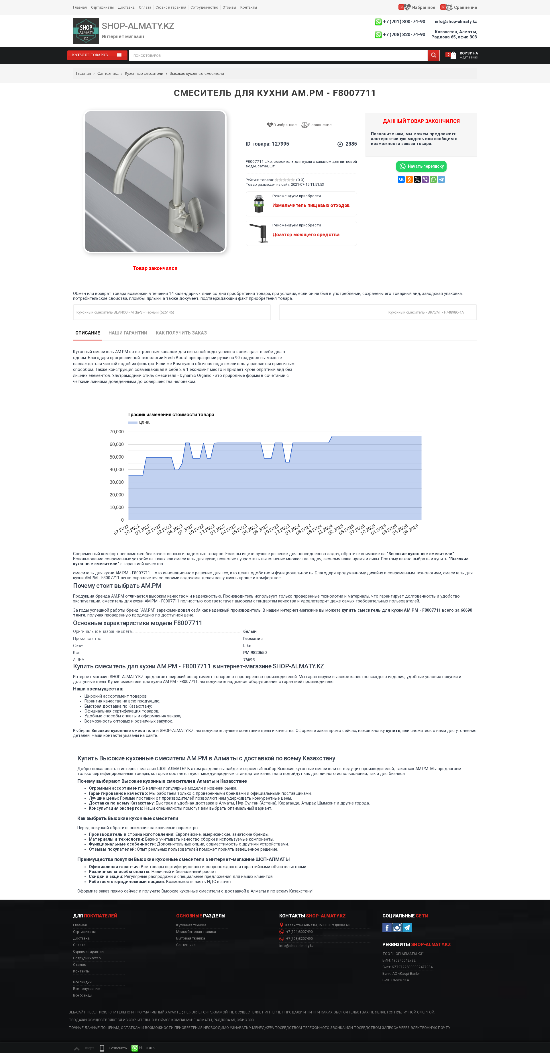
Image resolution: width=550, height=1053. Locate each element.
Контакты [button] (81, 971)
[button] (112, 1048)
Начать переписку (426, 166)
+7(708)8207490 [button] (299, 939)
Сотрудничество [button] (87, 958)
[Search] (433, 55)
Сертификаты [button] (84, 932)
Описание (87, 333)
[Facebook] (387, 927)
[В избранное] (283, 125)
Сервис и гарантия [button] (88, 952)
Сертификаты (102, 7)
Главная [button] (80, 925)
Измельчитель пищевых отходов (311, 205)
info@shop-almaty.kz (456, 21)
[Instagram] (397, 927)
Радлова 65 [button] (340, 925)
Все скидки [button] (82, 982)
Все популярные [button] (86, 989)
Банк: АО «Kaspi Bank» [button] (401, 973)
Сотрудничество (204, 7)
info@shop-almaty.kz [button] (296, 946)
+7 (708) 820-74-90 (404, 34)
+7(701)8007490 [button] (299, 932)
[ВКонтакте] (401, 179)
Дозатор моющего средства (305, 234)
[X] (417, 179)
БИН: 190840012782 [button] (399, 960)
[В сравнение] (318, 125)
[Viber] (425, 179)
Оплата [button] (79, 945)
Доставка (126, 7)
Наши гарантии (128, 333)
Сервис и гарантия (171, 7)
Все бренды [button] (82, 995)
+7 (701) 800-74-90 (404, 21)
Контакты (248, 7)
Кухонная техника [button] (191, 925)
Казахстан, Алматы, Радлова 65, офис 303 (454, 34)
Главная (80, 7)
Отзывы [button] (80, 965)
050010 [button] (324, 925)
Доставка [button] (81, 938)
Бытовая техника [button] (190, 938)
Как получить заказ (181, 333)
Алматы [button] (310, 925)
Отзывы (229, 7)
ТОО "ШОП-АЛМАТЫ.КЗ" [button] (403, 954)
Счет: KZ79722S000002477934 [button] (407, 967)
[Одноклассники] (409, 179)
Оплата (145, 7)
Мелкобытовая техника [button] (196, 932)
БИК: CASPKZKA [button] (395, 980)
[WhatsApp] (433, 179)
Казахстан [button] (294, 925)
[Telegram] (441, 179)
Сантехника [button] (186, 945)
